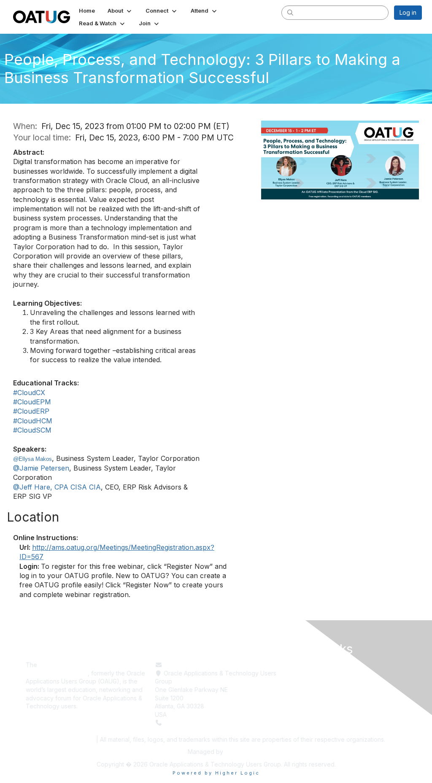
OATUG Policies (70, 739)
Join (290, 689)
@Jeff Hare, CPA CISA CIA (57, 487)
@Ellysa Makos (32, 459)
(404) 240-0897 (187, 722)
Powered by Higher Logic (216, 773)
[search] (290, 12)
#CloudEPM (32, 402)
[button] (120, 10)
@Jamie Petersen (41, 468)
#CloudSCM (32, 430)
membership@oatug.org (197, 664)
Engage (294, 681)
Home (292, 664)
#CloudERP (31, 411)
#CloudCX (29, 392)
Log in (408, 12)
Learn (292, 673)
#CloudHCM (32, 421)
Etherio (234, 751)
